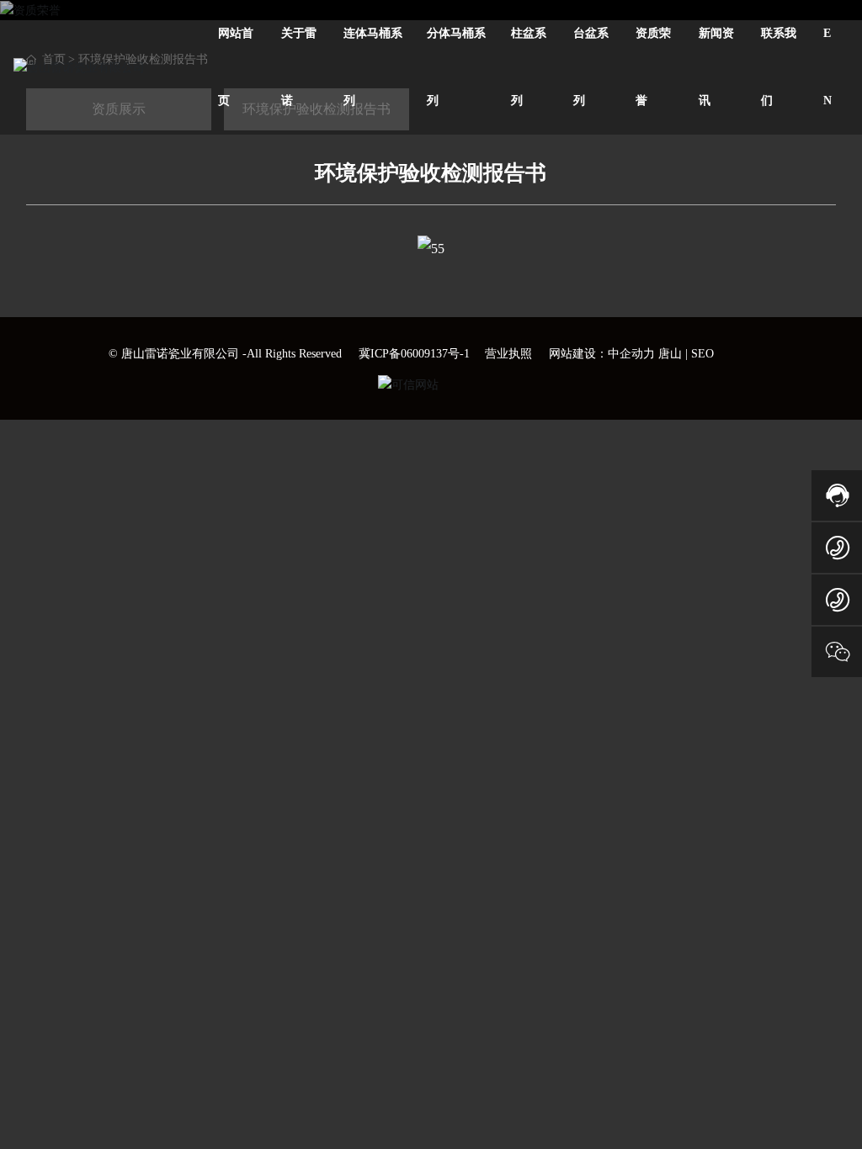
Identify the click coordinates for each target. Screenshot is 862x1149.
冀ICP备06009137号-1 (414, 353)
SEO (702, 353)
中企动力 (631, 353)
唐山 (670, 353)
